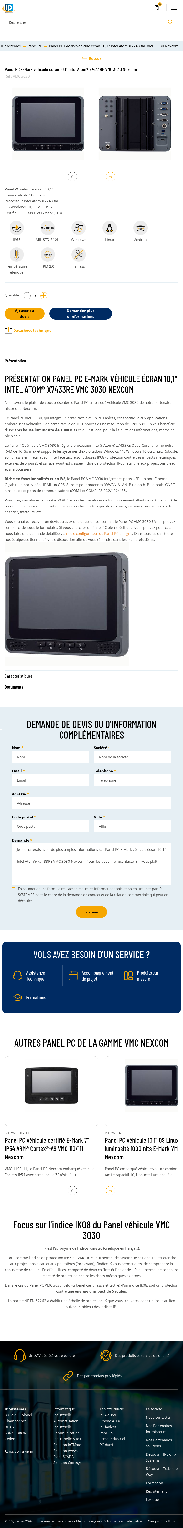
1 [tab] (83, 179)
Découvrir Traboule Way (162, 1471)
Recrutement (156, 1491)
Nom (16, 747)
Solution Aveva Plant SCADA (65, 1453)
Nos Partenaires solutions (159, 1443)
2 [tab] (95, 179)
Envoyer (91, 912)
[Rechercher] (170, 22)
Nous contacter (158, 1417)
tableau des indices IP (98, 1306)
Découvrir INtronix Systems (161, 1457)
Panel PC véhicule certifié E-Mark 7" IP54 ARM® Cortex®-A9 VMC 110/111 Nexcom (47, 1148)
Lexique (152, 1499)
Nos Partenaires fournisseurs (159, 1428)
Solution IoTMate (67, 1444)
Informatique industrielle (64, 1412)
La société (154, 1409)
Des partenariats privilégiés (99, 1375)
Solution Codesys (67, 1462)
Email (17, 770)
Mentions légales (88, 1521)
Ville (98, 817)
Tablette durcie (112, 1409)
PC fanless (108, 1426)
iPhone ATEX (110, 1420)
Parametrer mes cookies (56, 1521)
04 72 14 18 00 (21, 1451)
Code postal (22, 817)
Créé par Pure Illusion (163, 1521)
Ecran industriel (112, 1438)
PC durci (106, 1444)
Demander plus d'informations (80, 313)
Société (100, 747)
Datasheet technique (32, 330)
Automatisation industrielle (65, 1423)
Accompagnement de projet (97, 976)
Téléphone (103, 770)
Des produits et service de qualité (142, 1355)
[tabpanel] (48, 123)
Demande (20, 840)
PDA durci (108, 1415)
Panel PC (107, 1432)
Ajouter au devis (24, 313)
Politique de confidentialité (122, 1521)
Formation (154, 1482)
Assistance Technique (35, 976)
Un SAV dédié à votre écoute (52, 1355)
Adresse (19, 794)
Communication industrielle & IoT (67, 1435)
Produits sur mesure (147, 976)
